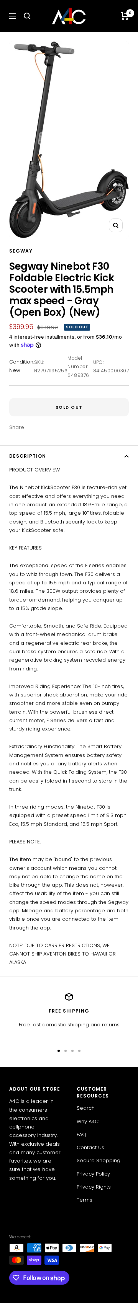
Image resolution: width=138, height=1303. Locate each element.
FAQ (81, 1134)
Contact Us (90, 1147)
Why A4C (88, 1121)
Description (27, 456)
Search (86, 1108)
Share (16, 427)
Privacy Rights (94, 1186)
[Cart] (125, 16)
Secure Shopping (98, 1160)
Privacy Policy (93, 1173)
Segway (21, 251)
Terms (84, 1200)
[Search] (27, 16)
